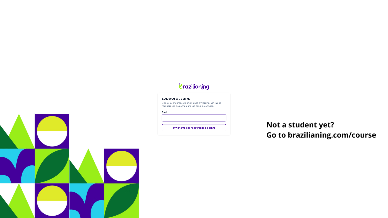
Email (164, 112)
